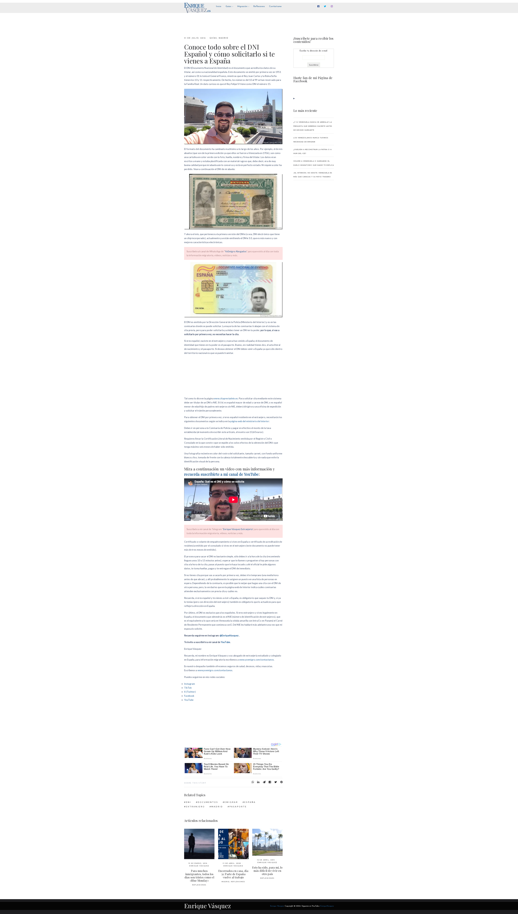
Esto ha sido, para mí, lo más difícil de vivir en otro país (267, 871)
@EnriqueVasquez (229, 635)
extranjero (195, 806)
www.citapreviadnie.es (226, 398)
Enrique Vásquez (199, 866)
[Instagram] (332, 6)
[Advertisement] (233, 376)
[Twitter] (325, 6)
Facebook (189, 695)
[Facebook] (319, 6)
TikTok (188, 687)
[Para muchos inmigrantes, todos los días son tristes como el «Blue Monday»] (199, 844)
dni (188, 802)
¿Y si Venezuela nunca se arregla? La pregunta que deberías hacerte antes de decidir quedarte (312, 126)
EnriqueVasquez (327, 906)
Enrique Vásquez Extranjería (237, 529)
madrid (217, 806)
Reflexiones (199, 885)
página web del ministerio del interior (249, 421)
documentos (208, 802)
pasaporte (238, 806)
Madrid (223, 38)
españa (250, 802)
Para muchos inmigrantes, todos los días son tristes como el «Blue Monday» (199, 875)
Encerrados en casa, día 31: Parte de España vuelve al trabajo (233, 874)
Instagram (189, 683)
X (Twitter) (190, 691)
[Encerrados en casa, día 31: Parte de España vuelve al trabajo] (233, 844)
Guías (213, 38)
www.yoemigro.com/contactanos (256, 659)
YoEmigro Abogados (235, 251)
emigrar (231, 802)
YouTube (225, 642)
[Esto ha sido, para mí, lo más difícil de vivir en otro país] (267, 842)
